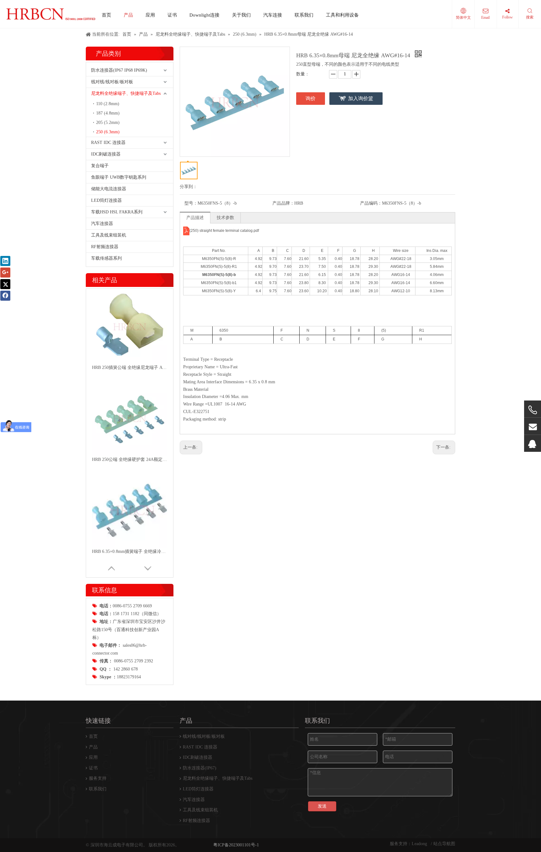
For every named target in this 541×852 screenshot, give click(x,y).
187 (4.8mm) (108, 113)
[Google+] (5, 273)
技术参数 (225, 217)
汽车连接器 (102, 223)
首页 (106, 15)
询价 (311, 98)
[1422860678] (532, 443)
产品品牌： (283, 203)
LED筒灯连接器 (106, 200)
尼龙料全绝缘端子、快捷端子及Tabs (126, 93)
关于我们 (241, 15)
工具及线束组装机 (108, 235)
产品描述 (195, 217)
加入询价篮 (360, 98)
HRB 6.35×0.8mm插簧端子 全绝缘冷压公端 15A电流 (129, 551)
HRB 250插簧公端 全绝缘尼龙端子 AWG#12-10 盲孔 (129, 367)
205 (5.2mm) (108, 122)
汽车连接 (272, 15)
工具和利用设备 (342, 15)
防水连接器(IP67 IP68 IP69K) (119, 70)
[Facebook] (5, 296)
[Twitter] (5, 284)
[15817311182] (532, 410)
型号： (191, 203)
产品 (128, 15)
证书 (172, 15)
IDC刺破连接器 (106, 154)
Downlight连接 (204, 15)
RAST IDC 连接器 (108, 142)
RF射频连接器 (104, 246)
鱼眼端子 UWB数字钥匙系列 (118, 177)
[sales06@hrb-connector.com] (532, 426)
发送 (322, 806)
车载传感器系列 (106, 258)
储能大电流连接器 (108, 188)
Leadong (420, 843)
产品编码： (371, 203)
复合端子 (100, 165)
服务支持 (97, 778)
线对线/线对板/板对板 (112, 81)
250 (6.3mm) (108, 132)
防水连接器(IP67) (199, 768)
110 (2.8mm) (107, 103)
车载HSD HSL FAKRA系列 (116, 212)
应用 (150, 15)
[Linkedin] (5, 261)
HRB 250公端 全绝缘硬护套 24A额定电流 (129, 459)
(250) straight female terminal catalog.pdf (224, 230)
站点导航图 (444, 843)
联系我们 (304, 15)
